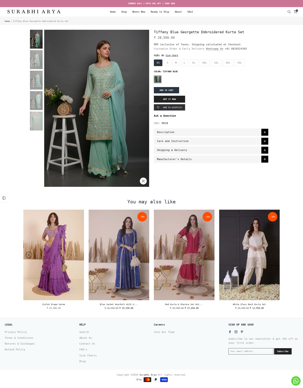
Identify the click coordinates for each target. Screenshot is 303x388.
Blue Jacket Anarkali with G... (119, 304)
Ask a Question (165, 115)
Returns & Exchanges (20, 343)
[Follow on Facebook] (230, 332)
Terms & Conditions (19, 337)
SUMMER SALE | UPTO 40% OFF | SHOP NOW (151, 3)
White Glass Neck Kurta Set (249, 304)
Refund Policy (15, 349)
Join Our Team (164, 332)
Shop (124, 11)
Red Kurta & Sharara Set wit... (184, 304)
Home (113, 11)
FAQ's (83, 349)
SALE (190, 11)
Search (84, 332)
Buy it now (169, 99)
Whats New (138, 11)
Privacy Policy (16, 332)
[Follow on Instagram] (236, 332)
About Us (85, 337)
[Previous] (50, 108)
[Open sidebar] (4, 198)
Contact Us (87, 343)
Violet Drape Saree (53, 304)
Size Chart (172, 55)
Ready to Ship (160, 11)
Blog (82, 361)
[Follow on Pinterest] (242, 332)
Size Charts (88, 355)
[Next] (143, 108)
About (178, 11)
